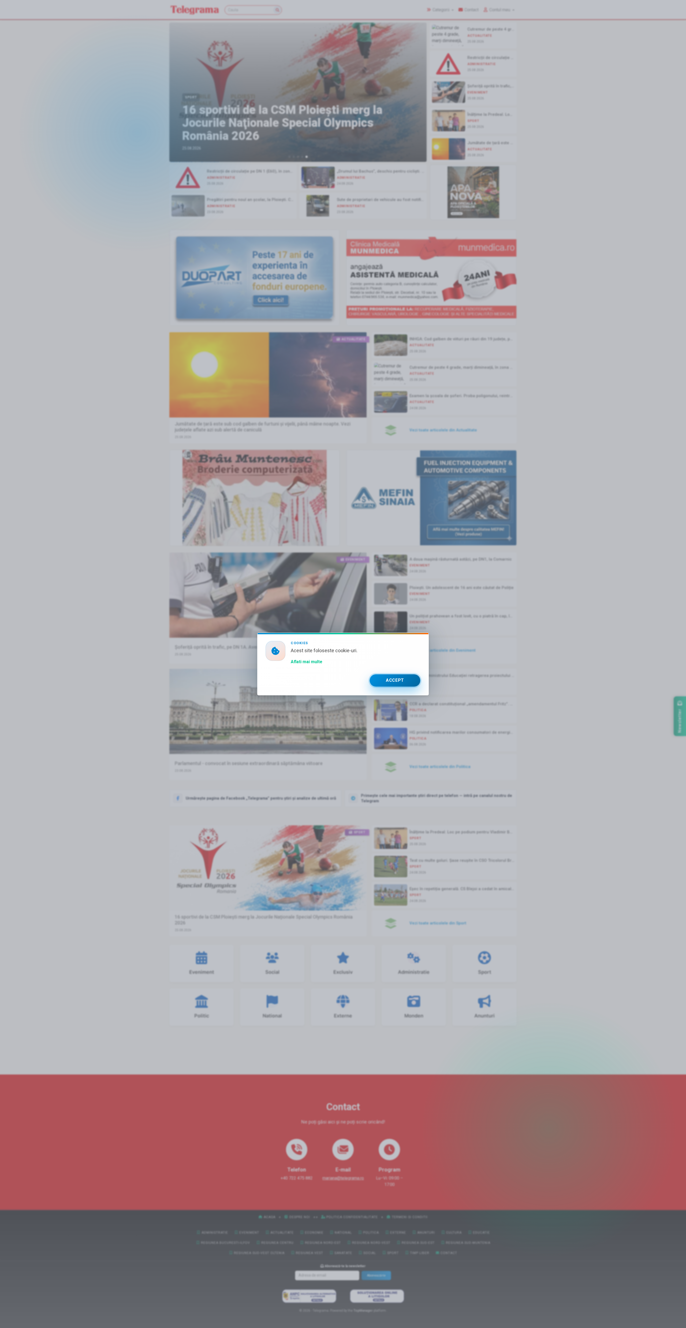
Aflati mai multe (306, 661)
